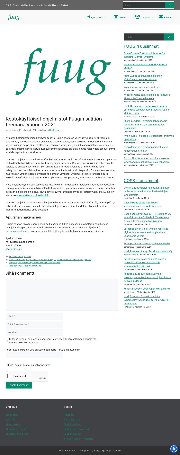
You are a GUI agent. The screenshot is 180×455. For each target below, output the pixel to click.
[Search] (169, 37)
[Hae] (169, 5)
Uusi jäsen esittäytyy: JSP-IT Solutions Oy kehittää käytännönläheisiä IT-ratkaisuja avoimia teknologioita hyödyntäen (147, 217)
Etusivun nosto (16, 256)
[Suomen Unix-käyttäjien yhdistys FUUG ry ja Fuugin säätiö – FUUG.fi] (13, 17)
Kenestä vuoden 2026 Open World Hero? (147, 288)
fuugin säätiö (32, 259)
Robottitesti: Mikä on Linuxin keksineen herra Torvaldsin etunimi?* (43, 349)
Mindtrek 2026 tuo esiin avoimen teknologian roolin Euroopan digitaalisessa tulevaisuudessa (147, 277)
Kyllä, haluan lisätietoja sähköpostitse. (29, 365)
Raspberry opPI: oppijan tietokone (25, 265)
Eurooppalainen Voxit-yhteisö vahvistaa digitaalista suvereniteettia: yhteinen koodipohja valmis (146, 232)
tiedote (88, 259)
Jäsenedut (12, 414)
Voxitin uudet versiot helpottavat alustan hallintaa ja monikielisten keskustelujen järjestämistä (146, 191)
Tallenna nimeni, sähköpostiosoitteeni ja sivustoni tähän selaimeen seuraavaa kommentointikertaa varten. (52, 341)
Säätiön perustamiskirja (77, 429)
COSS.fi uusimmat (141, 180)
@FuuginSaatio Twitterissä (79, 438)
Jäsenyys (11, 419)
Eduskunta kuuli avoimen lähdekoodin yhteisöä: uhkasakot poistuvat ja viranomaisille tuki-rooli (145, 263)
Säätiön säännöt (73, 424)
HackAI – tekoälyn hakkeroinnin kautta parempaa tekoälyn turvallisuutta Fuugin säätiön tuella (146, 110)
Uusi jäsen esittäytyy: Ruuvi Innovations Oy (148, 251)
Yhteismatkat (13, 424)
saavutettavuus (64, 259)
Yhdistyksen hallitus (17, 434)
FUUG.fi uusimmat (141, 46)
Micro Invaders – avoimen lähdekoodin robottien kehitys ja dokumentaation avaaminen (145, 124)
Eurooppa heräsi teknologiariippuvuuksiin (147, 243)
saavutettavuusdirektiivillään (33, 195)
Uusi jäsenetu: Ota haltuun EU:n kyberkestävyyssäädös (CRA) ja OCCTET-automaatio (147, 300)
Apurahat (69, 414)
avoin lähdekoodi (17, 259)
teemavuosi (77, 259)
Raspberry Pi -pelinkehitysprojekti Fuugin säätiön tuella (34, 262)
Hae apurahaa (72, 419)
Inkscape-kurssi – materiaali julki (142, 87)
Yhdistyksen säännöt (17, 429)
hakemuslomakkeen (17, 231)
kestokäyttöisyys (47, 259)
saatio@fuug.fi (14, 249)
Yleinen (27, 256)
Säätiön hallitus (72, 434)
